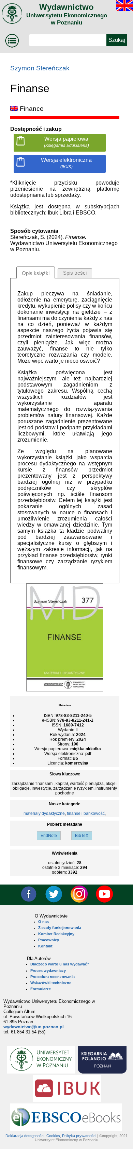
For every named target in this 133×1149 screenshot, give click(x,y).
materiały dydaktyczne (44, 813)
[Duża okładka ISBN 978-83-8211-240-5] (65, 690)
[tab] (35, 272)
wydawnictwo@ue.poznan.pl (33, 1026)
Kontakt (45, 946)
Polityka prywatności (79, 1136)
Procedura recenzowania (52, 977)
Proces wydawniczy (48, 970)
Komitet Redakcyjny (56, 934)
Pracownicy (48, 940)
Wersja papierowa (66, 142)
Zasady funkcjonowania (59, 928)
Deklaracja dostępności (24, 1136)
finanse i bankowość (86, 813)
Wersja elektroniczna (66, 163)
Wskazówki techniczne (50, 983)
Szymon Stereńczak (40, 68)
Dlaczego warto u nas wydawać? (59, 964)
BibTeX (81, 835)
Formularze (40, 989)
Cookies (53, 1136)
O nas (43, 922)
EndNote (49, 835)
